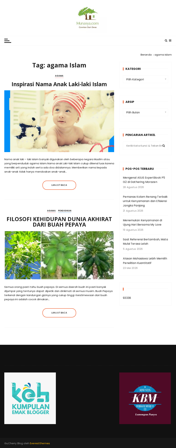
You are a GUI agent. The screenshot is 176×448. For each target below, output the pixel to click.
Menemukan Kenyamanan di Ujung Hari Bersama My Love (142, 222)
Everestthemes (40, 443)
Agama (59, 75)
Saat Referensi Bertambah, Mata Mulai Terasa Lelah (145, 241)
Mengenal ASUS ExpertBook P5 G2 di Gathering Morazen (144, 180)
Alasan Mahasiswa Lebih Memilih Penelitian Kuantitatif (145, 261)
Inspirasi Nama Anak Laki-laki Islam (59, 84)
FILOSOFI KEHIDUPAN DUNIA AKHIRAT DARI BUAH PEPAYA (59, 221)
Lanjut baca (59, 185)
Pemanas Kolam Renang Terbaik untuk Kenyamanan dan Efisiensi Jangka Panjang (145, 201)
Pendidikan (65, 210)
